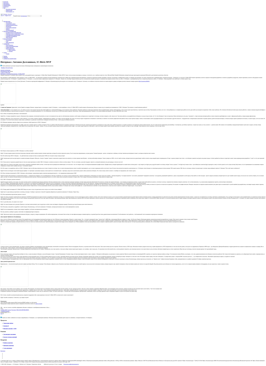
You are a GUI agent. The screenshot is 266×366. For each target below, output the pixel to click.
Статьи (5, 52)
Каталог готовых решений (10, 337)
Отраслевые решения (11, 27)
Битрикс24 (5, 6)
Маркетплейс (9, 10)
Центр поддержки (7, 38)
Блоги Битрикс (9, 45)
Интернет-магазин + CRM (9, 328)
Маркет (8, 28)
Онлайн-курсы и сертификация (13, 32)
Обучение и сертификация (9, 31)
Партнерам (6, 3)
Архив (7, 53)
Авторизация (24, 16)
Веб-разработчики (10, 48)
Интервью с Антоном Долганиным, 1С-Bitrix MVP (13, 73)
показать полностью (5, 70)
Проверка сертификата (11, 36)
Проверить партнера (8, 345)
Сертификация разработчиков (13, 35)
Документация (6, 21)
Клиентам (5, 1)
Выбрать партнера (8, 342)
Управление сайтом (10, 23)
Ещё (4, 8)
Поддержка (8, 40)
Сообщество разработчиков (9, 58)
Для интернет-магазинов (9, 334)
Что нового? (9, 22)
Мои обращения (10, 42)
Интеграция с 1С (10, 11)
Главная (5, 56)
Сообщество (6, 43)
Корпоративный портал (11, 25)
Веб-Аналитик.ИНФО (144, 81)
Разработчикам (6, 5)
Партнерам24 (6, 4)
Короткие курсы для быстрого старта (15, 33)
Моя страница (12, 50)
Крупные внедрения (11, 9)
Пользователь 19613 (5, 71)
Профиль (3, 67)
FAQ (7, 41)
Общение (5, 57)
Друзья (7, 67)
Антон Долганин (12, 310)
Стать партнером (7, 348)
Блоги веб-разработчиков (12, 46)
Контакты (3, 351)
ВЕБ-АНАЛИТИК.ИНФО (22, 310)
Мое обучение (9, 37)
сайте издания (38, 303)
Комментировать (5, 311)
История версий (10, 30)
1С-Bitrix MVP (4, 310)
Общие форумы (10, 47)
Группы (11, 51)
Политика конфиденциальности (71, 364)
